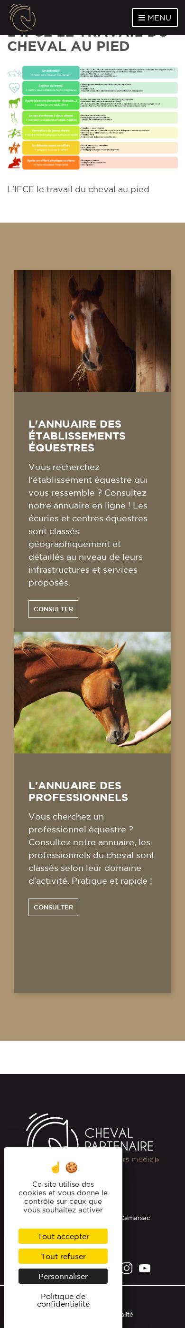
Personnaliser (63, 1276)
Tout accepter (63, 1236)
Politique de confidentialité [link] (63, 1300)
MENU (158, 17)
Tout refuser (63, 1256)
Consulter (53, 609)
